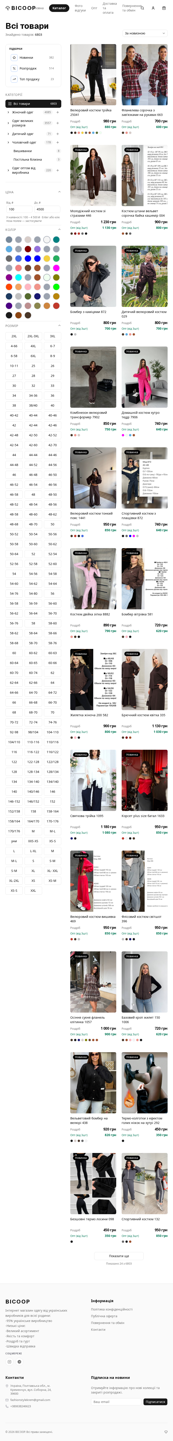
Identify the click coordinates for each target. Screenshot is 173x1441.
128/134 (53, 772)
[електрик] (37, 258)
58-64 (33, 633)
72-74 (33, 722)
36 (52, 395)
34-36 (33, 395)
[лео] (46, 268)
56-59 (33, 603)
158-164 (53, 811)
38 (14, 405)
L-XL (33, 851)
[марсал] (9, 277)
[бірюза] (56, 239)
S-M (14, 871)
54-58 (52, 574)
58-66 (52, 633)
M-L (14, 861)
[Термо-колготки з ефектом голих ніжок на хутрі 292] (145, 1082)
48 (33, 494)
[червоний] (56, 305)
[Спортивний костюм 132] (145, 1183)
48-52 (14, 504)
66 (14, 702)
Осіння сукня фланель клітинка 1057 (87, 1019)
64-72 (52, 692)
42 (14, 425)
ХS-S (52, 841)
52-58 (33, 564)
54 (14, 574)
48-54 (33, 504)
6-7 (52, 346)
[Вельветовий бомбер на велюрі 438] (93, 1082)
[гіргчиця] (46, 249)
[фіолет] (9, 305)
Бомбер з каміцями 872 (88, 312)
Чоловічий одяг (24, 142)
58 (33, 623)
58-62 (14, 633)
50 (52, 524)
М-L (52, 831)
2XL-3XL (33, 336)
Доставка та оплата (110, 8)
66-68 (33, 702)
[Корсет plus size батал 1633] (145, 780)
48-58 (14, 514)
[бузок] (37, 249)
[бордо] (28, 249)
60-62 (33, 653)
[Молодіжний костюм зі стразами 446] (93, 175)
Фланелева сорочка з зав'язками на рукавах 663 (142, 112)
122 (14, 762)
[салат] (56, 286)
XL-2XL (14, 880)
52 (33, 554)
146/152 (33, 801)
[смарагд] (28, 296)
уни (14, 841)
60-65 (33, 663)
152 (52, 801)
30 (14, 385)
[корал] (9, 268)
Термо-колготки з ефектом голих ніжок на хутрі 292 (142, 1120)
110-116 (33, 742)
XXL (33, 890)
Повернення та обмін (132, 8)
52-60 (52, 564)
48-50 (52, 494)
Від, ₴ (9, 203)
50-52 (14, 534)
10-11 (14, 366)
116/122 (53, 752)
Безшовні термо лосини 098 (92, 1219)
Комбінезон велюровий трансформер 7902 (88, 414)
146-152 (14, 801)
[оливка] (56, 277)
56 (52, 593)
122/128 (53, 762)
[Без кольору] (37, 239)
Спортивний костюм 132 (141, 1219)
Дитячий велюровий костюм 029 (144, 314)
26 (52, 366)
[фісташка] (18, 305)
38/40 (33, 405)
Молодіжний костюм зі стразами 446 (88, 213)
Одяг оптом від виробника (23, 170)
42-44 (33, 425)
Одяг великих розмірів (22, 123)
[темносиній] (37, 296)
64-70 (33, 692)
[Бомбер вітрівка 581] (145, 578)
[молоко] (46, 277)
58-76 (52, 643)
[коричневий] (28, 268)
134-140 (33, 781)
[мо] (28, 277)
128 (14, 772)
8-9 (52, 356)
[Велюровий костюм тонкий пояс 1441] (93, 478)
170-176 (53, 821)
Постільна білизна (28, 159)
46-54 (33, 484)
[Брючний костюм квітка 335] (145, 679)
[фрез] (28, 305)
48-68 (14, 524)
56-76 (14, 623)
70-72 (14, 722)
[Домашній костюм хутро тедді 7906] (145, 377)
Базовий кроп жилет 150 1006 (141, 1019)
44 (14, 455)
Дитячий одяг (23, 134)
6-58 (14, 356)
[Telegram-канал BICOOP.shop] (19, 1362)
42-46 (52, 425)
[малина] (56, 268)
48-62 (52, 514)
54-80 (33, 593)
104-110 (53, 732)
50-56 (52, 534)
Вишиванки (23, 151)
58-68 (14, 643)
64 (52, 682)
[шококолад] (18, 315)
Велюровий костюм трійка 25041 (91, 112)
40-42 (14, 415)
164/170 (33, 821)
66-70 (52, 702)
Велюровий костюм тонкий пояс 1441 (91, 515)
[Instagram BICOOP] (9, 1362)
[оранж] (9, 286)
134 (14, 781)
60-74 (33, 673)
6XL (33, 356)
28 (33, 376)
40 (52, 405)
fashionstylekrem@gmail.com (30, 1400)
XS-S (14, 890)
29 (52, 376)
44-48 (14, 465)
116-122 (33, 752)
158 (33, 811)
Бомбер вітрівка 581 (137, 614)
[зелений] (56, 258)
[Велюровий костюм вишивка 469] (93, 881)
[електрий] (28, 258)
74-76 (52, 722)
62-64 (14, 682)
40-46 (52, 415)
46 (14, 475)
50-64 (14, 554)
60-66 (52, 663)
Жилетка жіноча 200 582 (89, 715)
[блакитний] (9, 249)
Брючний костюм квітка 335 (143, 715)
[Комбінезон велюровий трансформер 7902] (93, 377)
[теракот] (46, 296)
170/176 (14, 831)
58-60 (52, 623)
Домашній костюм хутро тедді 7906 (140, 414)
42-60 (33, 445)
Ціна (9, 192)
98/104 (33, 732)
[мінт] (18, 277)
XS (33, 880)
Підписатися (155, 1402)
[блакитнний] (18, 249)
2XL (14, 336)
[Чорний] (9, 315)
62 (52, 673)
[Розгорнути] (8, 112)
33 (52, 385)
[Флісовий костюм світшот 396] (145, 881)
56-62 (14, 613)
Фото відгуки (80, 8)
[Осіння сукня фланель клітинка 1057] (93, 982)
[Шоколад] (28, 315)
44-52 (33, 465)
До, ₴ (37, 203)
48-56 (52, 504)
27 (14, 376)
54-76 (14, 593)
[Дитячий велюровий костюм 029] (145, 276)
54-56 (33, 574)
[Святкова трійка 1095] (93, 780)
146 (52, 791)
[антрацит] (9, 239)
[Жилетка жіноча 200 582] (93, 679)
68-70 (33, 712)
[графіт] (9, 258)
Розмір (11, 326)
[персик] (18, 286)
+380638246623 (20, 1406)
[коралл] (18, 268)
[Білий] (46, 239)
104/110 (14, 742)
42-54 (14, 445)
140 (14, 791)
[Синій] (9, 296)
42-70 (52, 445)
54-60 (14, 583)
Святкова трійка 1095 (86, 816)
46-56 (52, 484)
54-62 (33, 583)
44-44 (33, 455)
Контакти (98, 1329)
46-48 (33, 475)
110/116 (53, 742)
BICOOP (23, 8)
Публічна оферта (104, 1316)
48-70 (33, 524)
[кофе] (37, 268)
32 (33, 385)
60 (14, 653)
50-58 (14, 544)
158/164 (14, 821)
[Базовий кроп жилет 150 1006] (145, 982)
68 (14, 712)
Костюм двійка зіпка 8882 (90, 614)
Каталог (59, 8)
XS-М (52, 880)
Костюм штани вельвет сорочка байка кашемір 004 (143, 213)
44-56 (52, 465)
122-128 (33, 762)
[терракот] (56, 296)
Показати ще (119, 1256)
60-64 (14, 663)
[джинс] (18, 258)
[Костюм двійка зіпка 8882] (93, 578)
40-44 (33, 415)
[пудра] (28, 286)
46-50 (52, 475)
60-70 (14, 673)
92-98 (14, 732)
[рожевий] (37, 286)
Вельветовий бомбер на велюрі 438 (89, 1120)
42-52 (52, 435)
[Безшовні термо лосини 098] (93, 1183)
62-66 (33, 682)
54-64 (52, 583)
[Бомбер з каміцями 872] (93, 276)
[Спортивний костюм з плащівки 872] (145, 478)
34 (14, 395)
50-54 (33, 534)
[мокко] (37, 277)
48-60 (33, 514)
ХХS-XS (33, 841)
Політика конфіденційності (112, 1309)
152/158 (14, 811)
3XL (52, 336)
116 (14, 752)
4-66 (14, 346)
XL (33, 871)
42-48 (14, 435)
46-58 (14, 494)
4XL (33, 346)
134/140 (53, 781)
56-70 (52, 613)
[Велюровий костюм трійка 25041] (93, 74)
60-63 (52, 653)
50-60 (33, 544)
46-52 (14, 484)
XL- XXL (52, 871)
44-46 (52, 455)
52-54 (52, 554)
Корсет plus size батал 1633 (143, 816)
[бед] (18, 239)
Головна (37, 8)
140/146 (33, 791)
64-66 (14, 692)
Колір (10, 229)
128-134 (33, 772)
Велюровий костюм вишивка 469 (93, 918)
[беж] (28, 239)
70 (52, 712)
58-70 (33, 643)
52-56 (14, 564)
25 (33, 366)
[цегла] (46, 305)
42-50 (33, 435)
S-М (52, 861)
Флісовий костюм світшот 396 (142, 918)
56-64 (33, 613)
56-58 (14, 603)
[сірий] (18, 296)
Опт (94, 8)
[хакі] (37, 305)
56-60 (52, 603)
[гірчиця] (56, 249)
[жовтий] (46, 258)
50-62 (52, 544)
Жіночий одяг (22, 112)
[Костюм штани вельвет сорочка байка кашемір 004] (145, 175)
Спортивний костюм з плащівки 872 (139, 515)
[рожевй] (46, 286)
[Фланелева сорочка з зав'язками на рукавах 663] (145, 74)
